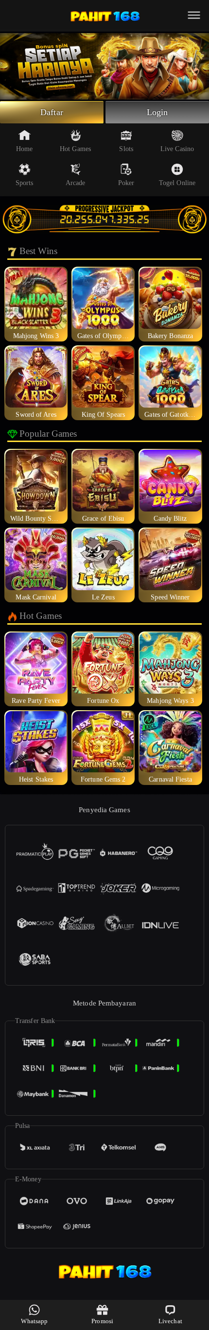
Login (157, 112)
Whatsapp (34, 1321)
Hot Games (75, 149)
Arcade (76, 183)
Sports (25, 183)
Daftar (51, 112)
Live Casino (177, 149)
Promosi (102, 1321)
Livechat (170, 1321)
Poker (126, 183)
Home (24, 149)
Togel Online (177, 183)
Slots (126, 149)
